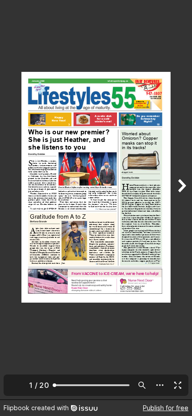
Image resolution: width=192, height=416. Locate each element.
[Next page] (181, 199)
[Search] (142, 385)
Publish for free (165, 408)
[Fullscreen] (178, 385)
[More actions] (160, 385)
